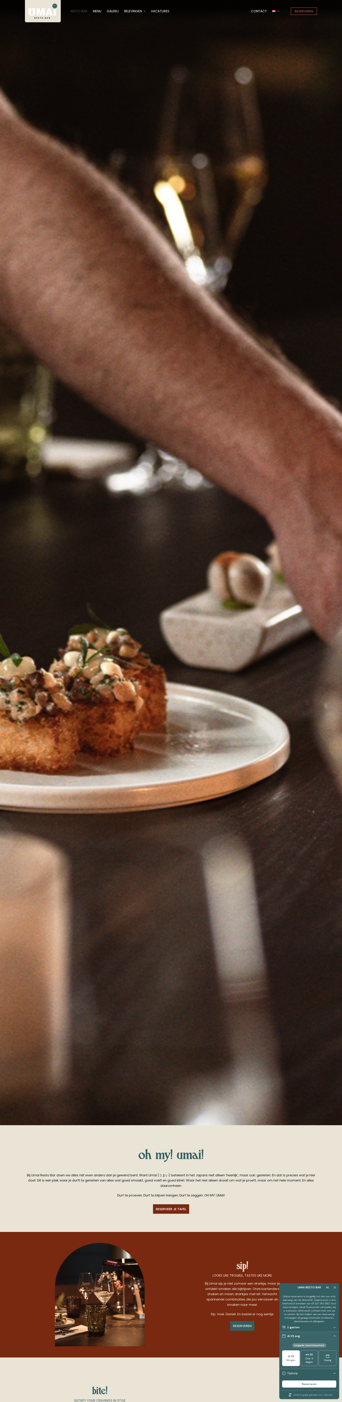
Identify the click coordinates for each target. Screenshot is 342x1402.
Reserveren (304, 11)
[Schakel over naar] (276, 11)
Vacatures (160, 11)
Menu (97, 11)
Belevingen (133, 11)
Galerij (113, 11)
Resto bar (79, 11)
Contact (259, 11)
